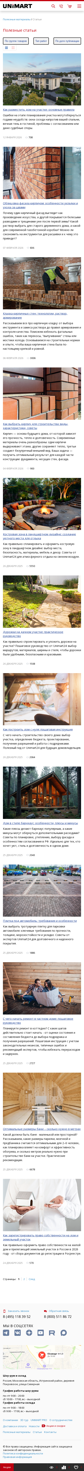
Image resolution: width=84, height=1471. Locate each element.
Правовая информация (17, 1457)
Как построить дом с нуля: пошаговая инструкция (38, 729)
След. (32, 1279)
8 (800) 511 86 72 (57, 1316)
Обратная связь (59, 1311)
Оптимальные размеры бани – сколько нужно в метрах (42, 1129)
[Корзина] (69, 6)
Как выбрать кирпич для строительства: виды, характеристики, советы (35, 426)
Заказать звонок (18, 1311)
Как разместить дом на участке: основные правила (38, 109)
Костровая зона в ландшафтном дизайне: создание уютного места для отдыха (39, 536)
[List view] (6, 48)
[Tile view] (13, 48)
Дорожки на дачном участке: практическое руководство (33, 634)
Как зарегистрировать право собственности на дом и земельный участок (40, 1237)
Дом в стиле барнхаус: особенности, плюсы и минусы (40, 823)
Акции (7, 1467)
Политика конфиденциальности (23, 1453)
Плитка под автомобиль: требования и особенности (40, 921)
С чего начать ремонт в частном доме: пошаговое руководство (38, 1021)
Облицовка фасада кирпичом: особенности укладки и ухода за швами (40, 205)
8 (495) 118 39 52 (16, 1316)
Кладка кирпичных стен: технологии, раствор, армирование (35, 315)
